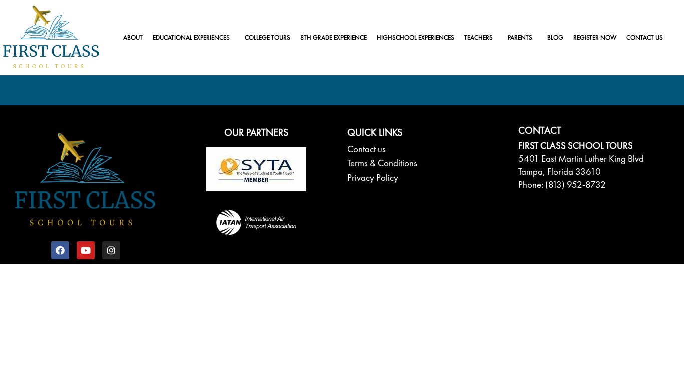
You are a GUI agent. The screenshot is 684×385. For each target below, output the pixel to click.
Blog (555, 37)
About (133, 37)
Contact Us (644, 37)
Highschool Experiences (415, 37)
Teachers (478, 37)
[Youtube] (86, 250)
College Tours (267, 37)
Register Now (594, 37)
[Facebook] (60, 250)
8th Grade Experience (333, 37)
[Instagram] (111, 250)
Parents (520, 37)
